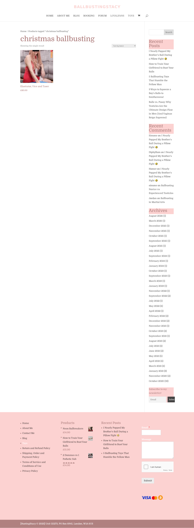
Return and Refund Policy (36, 448)
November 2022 (158, 291)
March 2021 (155, 366)
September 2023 (158, 276)
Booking (88, 16)
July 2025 (154, 251)
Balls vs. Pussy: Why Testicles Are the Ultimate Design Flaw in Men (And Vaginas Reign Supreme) (161, 110)
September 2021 (158, 336)
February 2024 (157, 261)
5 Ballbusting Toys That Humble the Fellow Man (159, 80)
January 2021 (156, 371)
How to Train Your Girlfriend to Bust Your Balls (161, 68)
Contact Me (28, 433)
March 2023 (155, 281)
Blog (76, 16)
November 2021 (157, 326)
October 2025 (156, 236)
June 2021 (154, 351)
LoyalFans (117, 16)
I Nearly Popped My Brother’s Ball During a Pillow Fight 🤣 (160, 55)
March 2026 (155, 221)
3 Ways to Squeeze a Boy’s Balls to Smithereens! (160, 93)
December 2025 (157, 226)
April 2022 (154, 311)
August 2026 (156, 216)
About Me (63, 16)
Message (146, 439)
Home (49, 16)
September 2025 (158, 241)
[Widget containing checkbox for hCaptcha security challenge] (158, 466)
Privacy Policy (30, 471)
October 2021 (156, 331)
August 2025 (156, 246)
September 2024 (158, 256)
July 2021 (154, 346)
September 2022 (158, 296)
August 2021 (155, 341)
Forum (102, 16)
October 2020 (156, 381)
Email (146, 427)
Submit (148, 480)
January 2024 (156, 266)
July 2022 (154, 301)
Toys (131, 16)
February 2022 (157, 316)
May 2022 (154, 306)
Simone (153, 135)
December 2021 (157, 321)
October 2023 (156, 271)
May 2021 (154, 356)
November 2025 (158, 231)
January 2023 (156, 286)
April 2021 (154, 361)
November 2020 (158, 376)
